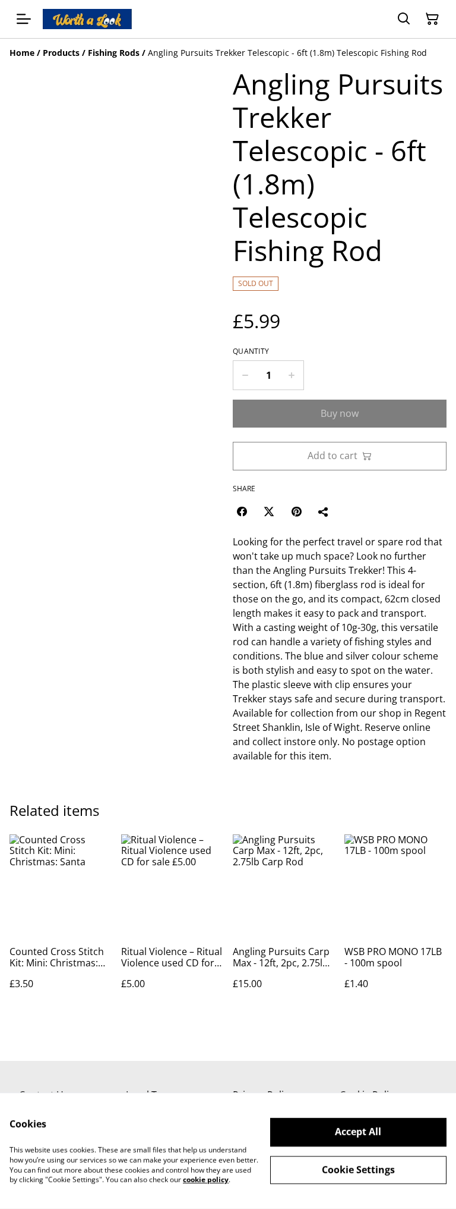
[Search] (404, 19)
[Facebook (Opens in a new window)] (242, 511)
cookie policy (206, 1180)
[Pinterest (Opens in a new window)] (296, 511)
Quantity (251, 351)
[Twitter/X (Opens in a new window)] (269, 511)
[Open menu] (24, 19)
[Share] (323, 511)
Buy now (340, 413)
